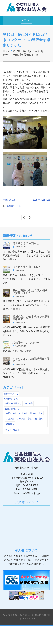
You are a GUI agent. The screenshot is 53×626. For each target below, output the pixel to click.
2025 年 (36, 199)
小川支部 (23, 413)
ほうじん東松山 (12, 430)
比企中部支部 (36, 413)
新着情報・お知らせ (15, 206)
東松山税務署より (13, 403)
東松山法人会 (9, 200)
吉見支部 (10, 418)
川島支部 (21, 418)
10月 (43, 199)
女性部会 (10, 423)
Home (6, 51)
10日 (48, 199)
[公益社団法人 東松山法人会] (26, 8)
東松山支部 (11, 413)
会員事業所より (11, 393)
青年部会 (39, 418)
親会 (30, 418)
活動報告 (28, 403)
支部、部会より (12, 408)
